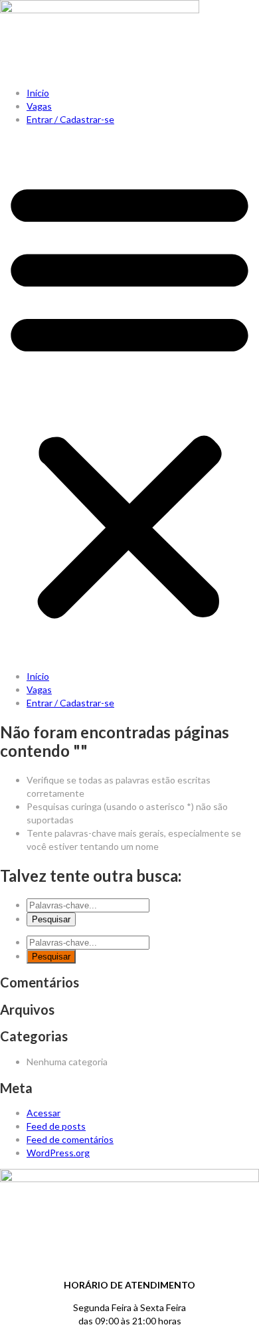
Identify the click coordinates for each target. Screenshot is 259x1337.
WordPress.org (58, 1152)
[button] (129, 398)
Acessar (43, 1112)
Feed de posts (56, 1126)
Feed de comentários (70, 1139)
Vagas (39, 106)
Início (38, 92)
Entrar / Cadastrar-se (70, 119)
